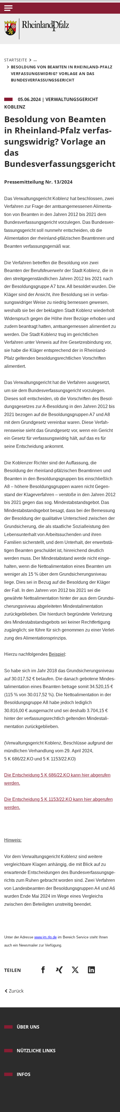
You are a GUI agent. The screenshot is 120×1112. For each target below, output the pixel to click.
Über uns (28, 1027)
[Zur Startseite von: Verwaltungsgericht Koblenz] (36, 28)
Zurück (15, 991)
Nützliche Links (36, 1050)
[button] (8, 8)
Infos (23, 1074)
